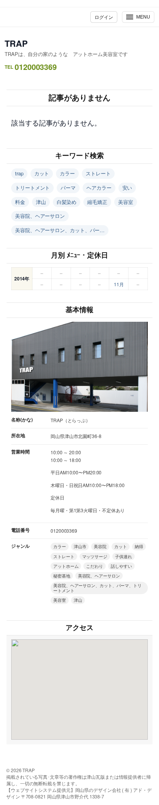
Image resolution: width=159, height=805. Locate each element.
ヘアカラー (99, 187)
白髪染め (67, 201)
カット (41, 173)
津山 (41, 201)
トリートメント (32, 187)
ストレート (98, 173)
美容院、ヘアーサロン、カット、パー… (60, 230)
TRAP (16, 43)
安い (127, 187)
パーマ (68, 187)
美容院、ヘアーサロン (40, 215)
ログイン (104, 17)
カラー (67, 173)
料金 (20, 201)
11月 (119, 284)
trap (19, 173)
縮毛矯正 (97, 201)
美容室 (125, 201)
